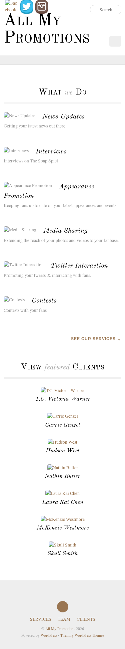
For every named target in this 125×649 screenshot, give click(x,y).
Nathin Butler (62, 476)
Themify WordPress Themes (82, 635)
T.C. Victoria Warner (62, 399)
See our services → (96, 338)
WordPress (49, 635)
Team (64, 619)
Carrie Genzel (62, 425)
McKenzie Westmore (63, 528)
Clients (86, 619)
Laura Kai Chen (62, 502)
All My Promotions (60, 628)
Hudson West (63, 451)
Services (40, 619)
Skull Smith (62, 553)
